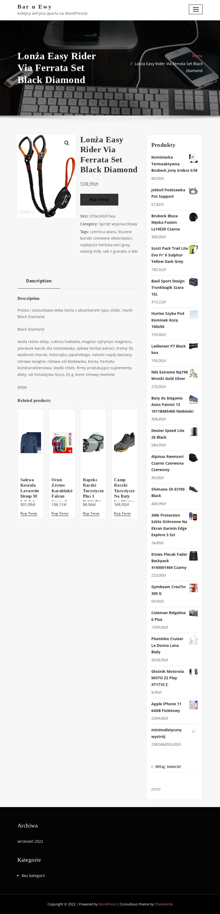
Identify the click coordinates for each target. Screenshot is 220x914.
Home (197, 55)
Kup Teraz (99, 199)
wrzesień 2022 (30, 841)
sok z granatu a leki (120, 251)
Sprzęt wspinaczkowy (118, 223)
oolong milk (90, 251)
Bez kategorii (33, 875)
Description (39, 281)
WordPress (107, 904)
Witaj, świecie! (168, 766)
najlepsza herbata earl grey (105, 244)
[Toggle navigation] (196, 9)
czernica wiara (103, 231)
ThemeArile (164, 904)
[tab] (39, 283)
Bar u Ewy (34, 6)
